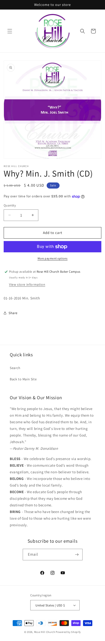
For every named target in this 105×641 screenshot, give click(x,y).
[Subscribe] (77, 554)
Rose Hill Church (44, 632)
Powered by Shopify (68, 632)
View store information (27, 284)
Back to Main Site (23, 379)
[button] (9, 31)
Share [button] (13, 313)
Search (15, 368)
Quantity (10, 205)
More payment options (53, 258)
